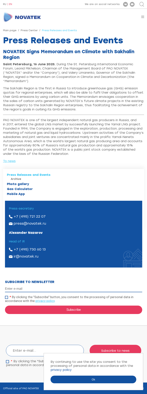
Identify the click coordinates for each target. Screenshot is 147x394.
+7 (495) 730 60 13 (30, 249)
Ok (93, 379)
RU (4, 4)
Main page (9, 30)
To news (9, 161)
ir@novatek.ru (26, 256)
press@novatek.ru (30, 223)
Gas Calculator (20, 189)
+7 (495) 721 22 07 (30, 216)
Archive (16, 179)
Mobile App (16, 194)
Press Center (29, 30)
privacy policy (45, 301)
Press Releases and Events (29, 175)
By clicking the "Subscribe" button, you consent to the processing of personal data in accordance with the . (69, 299)
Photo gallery (18, 184)
